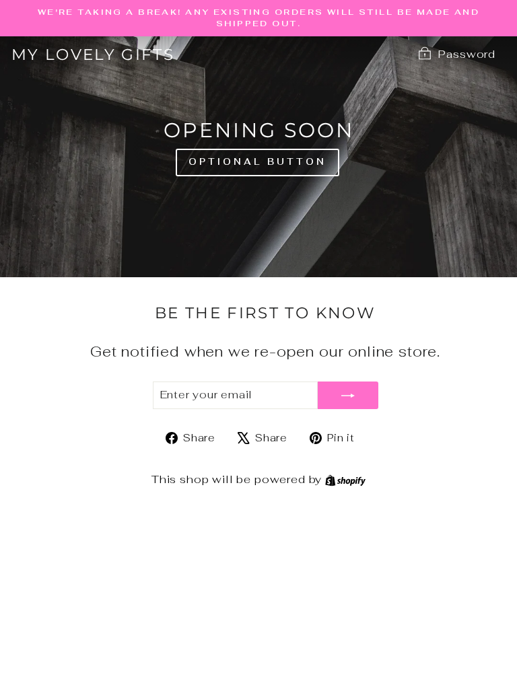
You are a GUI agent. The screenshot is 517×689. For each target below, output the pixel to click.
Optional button (257, 162)
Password (466, 53)
